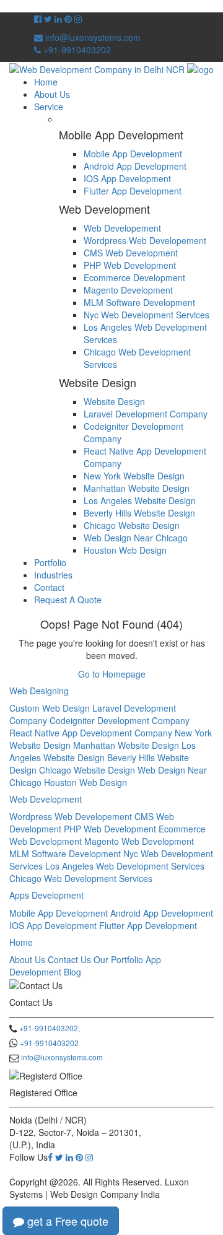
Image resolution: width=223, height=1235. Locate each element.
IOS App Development (127, 178)
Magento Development (128, 290)
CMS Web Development (131, 253)
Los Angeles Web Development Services (124, 866)
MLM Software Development (139, 302)
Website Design (114, 401)
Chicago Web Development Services (80, 878)
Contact (49, 587)
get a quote (66, 1221)
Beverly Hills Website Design (139, 513)
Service (48, 106)
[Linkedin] (69, 1157)
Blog (72, 972)
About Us (52, 94)
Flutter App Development (132, 191)
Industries (53, 575)
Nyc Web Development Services (146, 314)
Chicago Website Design (132, 525)
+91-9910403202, (49, 1028)
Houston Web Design (125, 550)
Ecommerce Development (134, 277)
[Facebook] (50, 1157)
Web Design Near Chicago (136, 537)
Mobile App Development (133, 153)
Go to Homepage (112, 674)
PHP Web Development (130, 265)
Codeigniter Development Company (120, 720)
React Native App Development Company (90, 733)
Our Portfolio (118, 959)
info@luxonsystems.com (92, 37)
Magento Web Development (139, 841)
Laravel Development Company (146, 414)
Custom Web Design (49, 708)
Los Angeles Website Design (140, 500)
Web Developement (122, 228)
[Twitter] (59, 1157)
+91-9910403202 (76, 49)
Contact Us (69, 959)
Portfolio (50, 562)
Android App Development (135, 166)
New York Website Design (134, 475)
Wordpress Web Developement (145, 240)
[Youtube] (68, 18)
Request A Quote (68, 599)
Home (46, 82)
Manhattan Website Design (137, 488)
